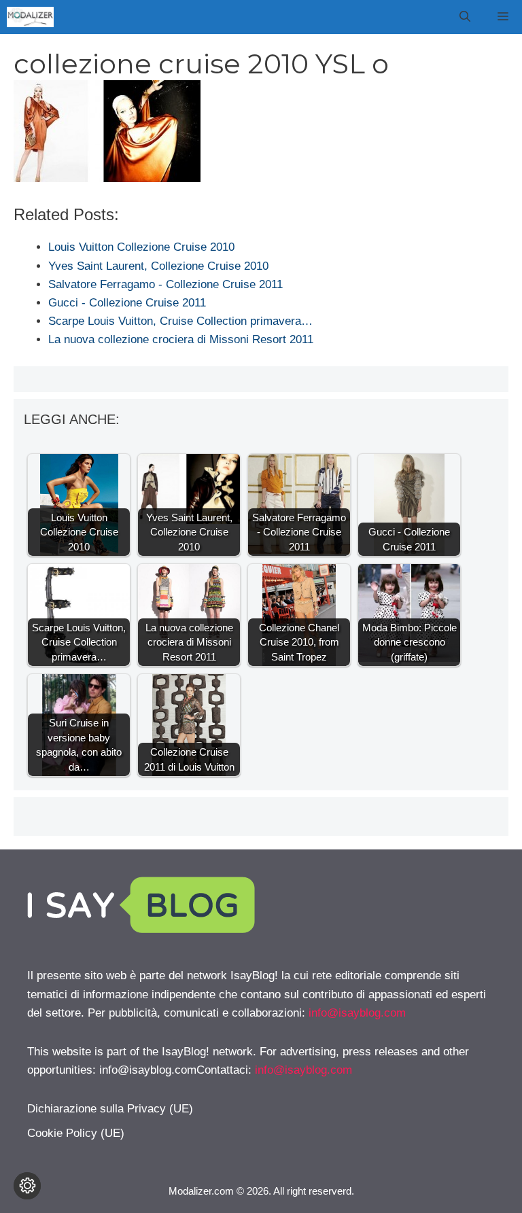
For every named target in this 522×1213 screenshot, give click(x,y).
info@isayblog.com (357, 1012)
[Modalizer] (30, 17)
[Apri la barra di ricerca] (465, 17)
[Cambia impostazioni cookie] (27, 1185)
